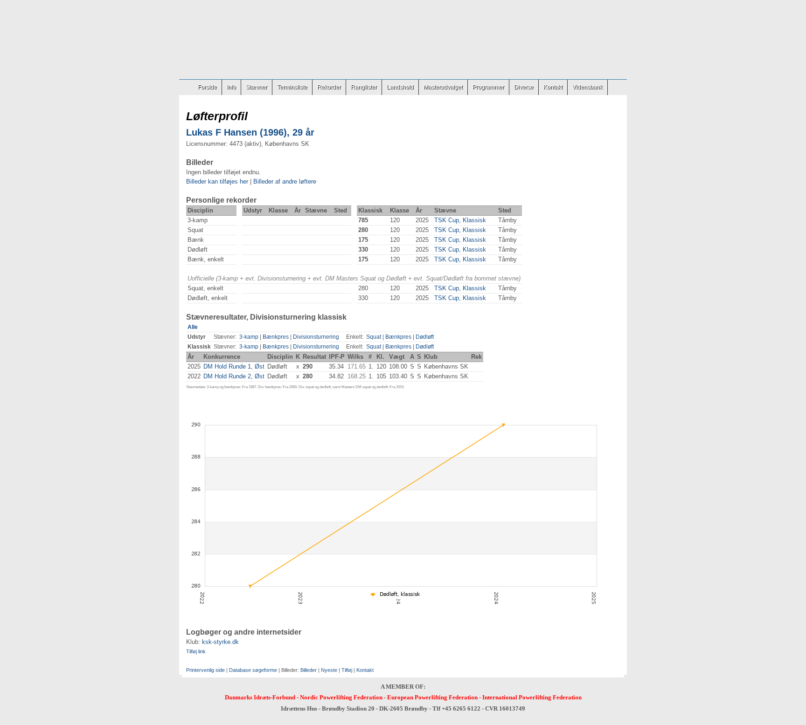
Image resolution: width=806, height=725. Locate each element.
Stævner (256, 87)
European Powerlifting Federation (432, 697)
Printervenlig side (205, 670)
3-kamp (248, 337)
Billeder (308, 670)
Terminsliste (292, 87)
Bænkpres (276, 337)
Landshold (400, 87)
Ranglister (364, 87)
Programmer (488, 87)
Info (231, 87)
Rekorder (329, 87)
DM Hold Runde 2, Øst (233, 376)
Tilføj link (196, 651)
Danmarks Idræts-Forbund (260, 697)
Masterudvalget (443, 87)
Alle (193, 327)
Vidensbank (587, 87)
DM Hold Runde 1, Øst (233, 366)
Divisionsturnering (316, 337)
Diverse (524, 87)
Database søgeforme (253, 670)
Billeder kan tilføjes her (217, 181)
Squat (373, 337)
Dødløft (425, 337)
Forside (207, 87)
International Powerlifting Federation (532, 697)
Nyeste (329, 670)
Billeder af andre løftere (284, 181)
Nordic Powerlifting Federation (341, 697)
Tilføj (346, 670)
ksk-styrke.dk (220, 641)
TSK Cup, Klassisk (460, 220)
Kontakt (553, 87)
